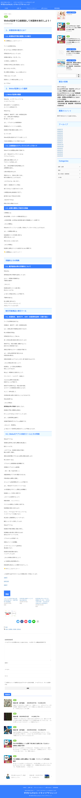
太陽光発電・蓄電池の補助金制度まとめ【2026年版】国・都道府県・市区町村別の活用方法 (69, 103)
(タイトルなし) (61, 86)
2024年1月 (60, 142)
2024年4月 (60, 137)
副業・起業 (61, 166)
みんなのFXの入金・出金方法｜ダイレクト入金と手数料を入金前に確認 (73, 27)
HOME (6, 8)
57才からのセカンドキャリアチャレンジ (15, 4)
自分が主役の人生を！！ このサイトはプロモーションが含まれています (40, 790)
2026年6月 (60, 131)
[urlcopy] (37, 621)
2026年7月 (60, 129)
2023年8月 (60, 148)
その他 (59, 177)
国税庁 (6, 585)
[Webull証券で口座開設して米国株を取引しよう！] (29, 621)
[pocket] (25, 621)
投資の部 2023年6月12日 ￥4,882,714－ (26, 716)
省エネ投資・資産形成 (63, 173)
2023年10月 (60, 146)
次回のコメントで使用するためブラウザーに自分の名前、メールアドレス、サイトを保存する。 (27, 683)
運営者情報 (57, 8)
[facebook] (21, 621)
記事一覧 (19, 8)
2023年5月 (60, 154)
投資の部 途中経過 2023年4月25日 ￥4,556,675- (29, 730)
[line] (33, 621)
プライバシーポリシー (31, 8)
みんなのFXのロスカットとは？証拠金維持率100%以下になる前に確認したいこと (73, 40)
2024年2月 (60, 140)
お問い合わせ (44, 8)
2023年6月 (60, 152)
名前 (6, 662)
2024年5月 (60, 135)
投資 (6, 627)
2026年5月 (60, 133)
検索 (78, 75)
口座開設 (10, 629)
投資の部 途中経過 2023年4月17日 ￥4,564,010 (29, 703)
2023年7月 (60, 150)
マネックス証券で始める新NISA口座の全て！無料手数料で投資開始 (11, 600)
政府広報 (6, 581)
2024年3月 (60, 138)
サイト (6, 676)
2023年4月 (60, 156)
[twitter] (18, 621)
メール (7, 669)
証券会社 (19, 629)
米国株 (14, 629)
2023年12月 (60, 144)
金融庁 (6, 577)
